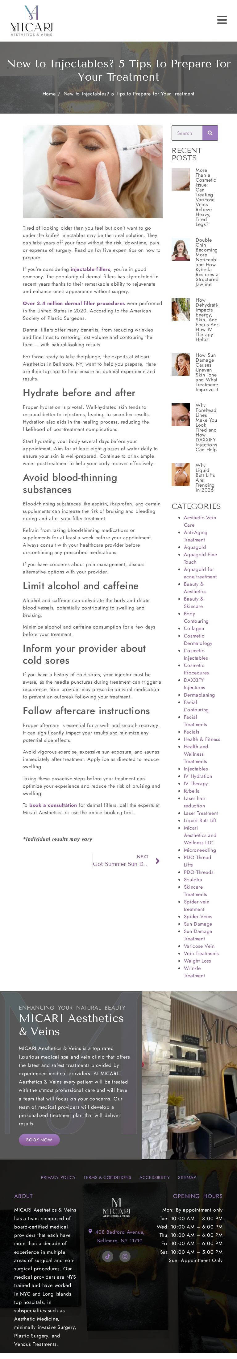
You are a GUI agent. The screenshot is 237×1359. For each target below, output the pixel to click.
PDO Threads (199, 872)
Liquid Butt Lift (200, 820)
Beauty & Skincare (194, 602)
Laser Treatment (201, 813)
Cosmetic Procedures (196, 669)
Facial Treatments (195, 721)
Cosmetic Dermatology (198, 639)
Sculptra (193, 879)
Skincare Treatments (195, 890)
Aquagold (195, 547)
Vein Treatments (201, 953)
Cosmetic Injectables (196, 654)
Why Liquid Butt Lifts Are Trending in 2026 (205, 477)
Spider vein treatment (197, 905)
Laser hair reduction (195, 802)
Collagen (194, 628)
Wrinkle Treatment (194, 972)
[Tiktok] (107, 1256)
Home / (51, 93)
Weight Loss (197, 960)
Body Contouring (196, 617)
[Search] (210, 133)
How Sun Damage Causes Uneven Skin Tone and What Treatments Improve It (207, 372)
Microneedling (200, 850)
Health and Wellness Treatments (196, 754)
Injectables (196, 768)
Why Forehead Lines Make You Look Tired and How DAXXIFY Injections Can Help (206, 427)
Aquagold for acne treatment (200, 573)
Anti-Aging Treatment (196, 536)
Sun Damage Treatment (198, 935)
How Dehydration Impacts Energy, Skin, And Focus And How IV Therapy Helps (209, 319)
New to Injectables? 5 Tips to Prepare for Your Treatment (129, 93)
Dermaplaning (199, 694)
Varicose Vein (199, 946)
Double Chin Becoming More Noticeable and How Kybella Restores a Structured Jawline (208, 262)
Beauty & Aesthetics (195, 588)
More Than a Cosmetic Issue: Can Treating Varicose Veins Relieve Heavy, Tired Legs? (206, 197)
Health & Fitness (202, 739)
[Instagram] (125, 1256)
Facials (191, 731)
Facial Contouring (196, 706)
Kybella (192, 790)
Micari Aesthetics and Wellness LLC (200, 835)
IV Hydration (198, 776)
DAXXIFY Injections (194, 684)
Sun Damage (198, 923)
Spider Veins (198, 916)
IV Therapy (196, 783)
